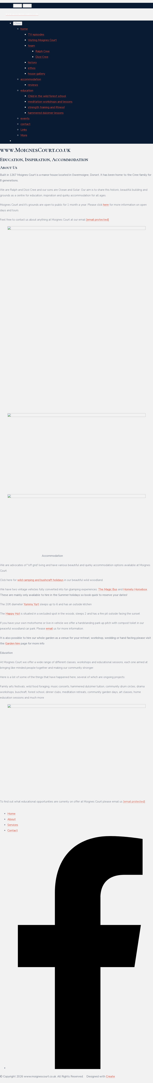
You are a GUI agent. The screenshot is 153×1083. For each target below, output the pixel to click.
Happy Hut (13, 613)
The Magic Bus (107, 589)
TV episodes (36, 34)
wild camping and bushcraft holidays (40, 580)
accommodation (31, 79)
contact (25, 124)
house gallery (36, 74)
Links (24, 130)
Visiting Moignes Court (42, 40)
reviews (33, 85)
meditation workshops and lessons (50, 102)
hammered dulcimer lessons (46, 113)
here (106, 205)
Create (110, 1076)
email (49, 628)
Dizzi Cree (41, 57)
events (25, 118)
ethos (31, 68)
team (31, 46)
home (24, 29)
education (27, 90)
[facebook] (80, 1068)
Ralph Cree (42, 51)
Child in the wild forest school (47, 96)
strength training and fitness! (46, 107)
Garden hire (12, 643)
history (32, 62)
